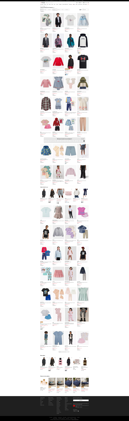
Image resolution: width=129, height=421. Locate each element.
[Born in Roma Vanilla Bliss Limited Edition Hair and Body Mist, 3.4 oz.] (60, 361)
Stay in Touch (58, 407)
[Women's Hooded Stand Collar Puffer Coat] (68, 361)
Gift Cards (49, 401)
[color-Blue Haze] (67, 74)
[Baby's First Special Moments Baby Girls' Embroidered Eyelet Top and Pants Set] (70, 315)
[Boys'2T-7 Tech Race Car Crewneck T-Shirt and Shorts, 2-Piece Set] (46, 294)
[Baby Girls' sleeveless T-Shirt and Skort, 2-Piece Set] (83, 338)
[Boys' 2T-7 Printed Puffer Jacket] (46, 151)
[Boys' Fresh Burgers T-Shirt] (46, 62)
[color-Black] (65, 74)
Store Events (58, 408)
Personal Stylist (58, 406)
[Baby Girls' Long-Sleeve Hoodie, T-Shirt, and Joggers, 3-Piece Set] (70, 294)
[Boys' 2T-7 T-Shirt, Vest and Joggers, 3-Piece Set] (46, 338)
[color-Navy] (81, 202)
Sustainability (66, 408)
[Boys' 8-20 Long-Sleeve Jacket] (58, 20)
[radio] (77, 53)
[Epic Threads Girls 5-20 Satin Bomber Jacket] (58, 232)
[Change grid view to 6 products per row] (81, 9)
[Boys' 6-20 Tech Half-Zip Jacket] (70, 62)
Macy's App (58, 401)
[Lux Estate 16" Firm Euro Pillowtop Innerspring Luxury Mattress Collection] (76, 382)
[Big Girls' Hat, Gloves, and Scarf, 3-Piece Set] (58, 151)
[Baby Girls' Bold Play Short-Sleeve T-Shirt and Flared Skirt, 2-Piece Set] (46, 124)
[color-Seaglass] (68, 202)
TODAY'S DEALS (47, 0)
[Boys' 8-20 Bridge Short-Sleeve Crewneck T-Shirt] (46, 232)
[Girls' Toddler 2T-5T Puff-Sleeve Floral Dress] (83, 104)
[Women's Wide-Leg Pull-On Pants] (85, 193)
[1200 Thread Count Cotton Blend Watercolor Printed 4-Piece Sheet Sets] (68, 193)
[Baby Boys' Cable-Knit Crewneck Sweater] (46, 83)
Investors (66, 402)
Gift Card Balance (50, 402)
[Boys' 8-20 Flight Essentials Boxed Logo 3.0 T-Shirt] (83, 253)
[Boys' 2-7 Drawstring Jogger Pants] (83, 315)
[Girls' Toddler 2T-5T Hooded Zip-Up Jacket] (83, 20)
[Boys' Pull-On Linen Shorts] (70, 151)
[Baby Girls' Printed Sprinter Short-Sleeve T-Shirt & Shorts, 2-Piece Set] (83, 212)
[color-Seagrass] (66, 163)
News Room (66, 406)
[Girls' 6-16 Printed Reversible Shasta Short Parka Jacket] (58, 40)
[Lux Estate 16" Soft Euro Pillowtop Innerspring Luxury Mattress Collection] (68, 382)
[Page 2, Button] (69, 351)
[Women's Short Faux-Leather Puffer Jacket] (76, 193)
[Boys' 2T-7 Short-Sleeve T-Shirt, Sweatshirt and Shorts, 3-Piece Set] (58, 124)
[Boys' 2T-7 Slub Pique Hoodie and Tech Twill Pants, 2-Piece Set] (83, 274)
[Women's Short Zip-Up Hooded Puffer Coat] (52, 193)
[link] (46, 30)
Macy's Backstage (58, 402)
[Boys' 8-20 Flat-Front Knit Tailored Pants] (70, 212)
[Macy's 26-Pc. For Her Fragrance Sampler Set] (76, 361)
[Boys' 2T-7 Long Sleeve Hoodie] (83, 40)
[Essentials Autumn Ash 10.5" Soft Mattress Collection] (52, 382)
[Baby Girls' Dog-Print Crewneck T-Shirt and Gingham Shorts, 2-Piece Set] (58, 104)
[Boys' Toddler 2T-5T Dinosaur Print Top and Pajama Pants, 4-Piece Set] (46, 20)
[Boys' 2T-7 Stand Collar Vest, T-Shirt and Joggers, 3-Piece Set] (70, 338)
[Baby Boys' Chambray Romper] (58, 338)
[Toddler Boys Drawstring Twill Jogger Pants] (83, 124)
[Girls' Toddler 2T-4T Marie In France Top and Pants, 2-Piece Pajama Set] (58, 315)
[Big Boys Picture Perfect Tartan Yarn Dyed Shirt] (46, 104)
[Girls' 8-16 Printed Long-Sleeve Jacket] (58, 253)
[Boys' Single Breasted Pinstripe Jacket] (46, 40)
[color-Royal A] (66, 74)
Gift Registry (58, 413)
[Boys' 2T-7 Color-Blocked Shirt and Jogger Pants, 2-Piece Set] (83, 232)
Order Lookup (41, 401)
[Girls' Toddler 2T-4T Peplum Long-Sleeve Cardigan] (58, 62)
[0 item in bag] (88, 2)
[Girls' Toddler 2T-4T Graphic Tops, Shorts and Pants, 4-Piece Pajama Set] (46, 274)
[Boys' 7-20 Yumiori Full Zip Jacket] (70, 40)
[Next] (63, 40)
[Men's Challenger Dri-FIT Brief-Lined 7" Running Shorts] (60, 193)
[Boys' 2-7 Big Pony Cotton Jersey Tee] (70, 20)
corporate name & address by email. (75, 419)
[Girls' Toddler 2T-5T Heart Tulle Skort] (58, 274)
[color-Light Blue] (66, 202)
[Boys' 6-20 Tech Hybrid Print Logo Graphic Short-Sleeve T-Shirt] (83, 62)
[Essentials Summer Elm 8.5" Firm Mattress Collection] (60, 382)
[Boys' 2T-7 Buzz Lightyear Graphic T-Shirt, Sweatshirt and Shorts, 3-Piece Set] (70, 124)
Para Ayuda (41, 402)
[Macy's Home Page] (42, 2)
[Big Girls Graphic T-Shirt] (46, 212)
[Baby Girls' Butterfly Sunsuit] (70, 253)
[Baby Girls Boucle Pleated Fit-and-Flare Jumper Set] (58, 212)
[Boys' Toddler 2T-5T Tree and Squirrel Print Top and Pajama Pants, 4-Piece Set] (46, 172)
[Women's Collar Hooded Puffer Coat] (44, 193)
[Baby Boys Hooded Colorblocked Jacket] (83, 83)
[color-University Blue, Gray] (40, 329)
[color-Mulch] (50, 202)
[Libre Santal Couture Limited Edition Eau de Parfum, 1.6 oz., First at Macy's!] (85, 361)
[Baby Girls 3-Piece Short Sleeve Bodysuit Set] (70, 83)
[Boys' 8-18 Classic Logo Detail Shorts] (83, 151)
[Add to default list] (55, 189)
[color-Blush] (65, 202)
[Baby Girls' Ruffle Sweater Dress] (83, 294)
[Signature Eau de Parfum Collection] (44, 382)
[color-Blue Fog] (65, 163)
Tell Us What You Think (59, 412)
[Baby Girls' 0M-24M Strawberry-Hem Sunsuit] (58, 83)
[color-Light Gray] (67, 202)
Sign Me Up (81, 400)
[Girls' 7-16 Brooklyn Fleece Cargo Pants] (83, 172)
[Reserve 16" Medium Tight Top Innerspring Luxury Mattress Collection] (85, 382)
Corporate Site (66, 401)
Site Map (66, 407)
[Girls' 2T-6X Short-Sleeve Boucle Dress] (70, 274)
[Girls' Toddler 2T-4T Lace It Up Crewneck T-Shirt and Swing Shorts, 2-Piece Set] (46, 315)
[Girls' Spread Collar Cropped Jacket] (70, 172)
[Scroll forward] (84, 141)
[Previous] (53, 40)
